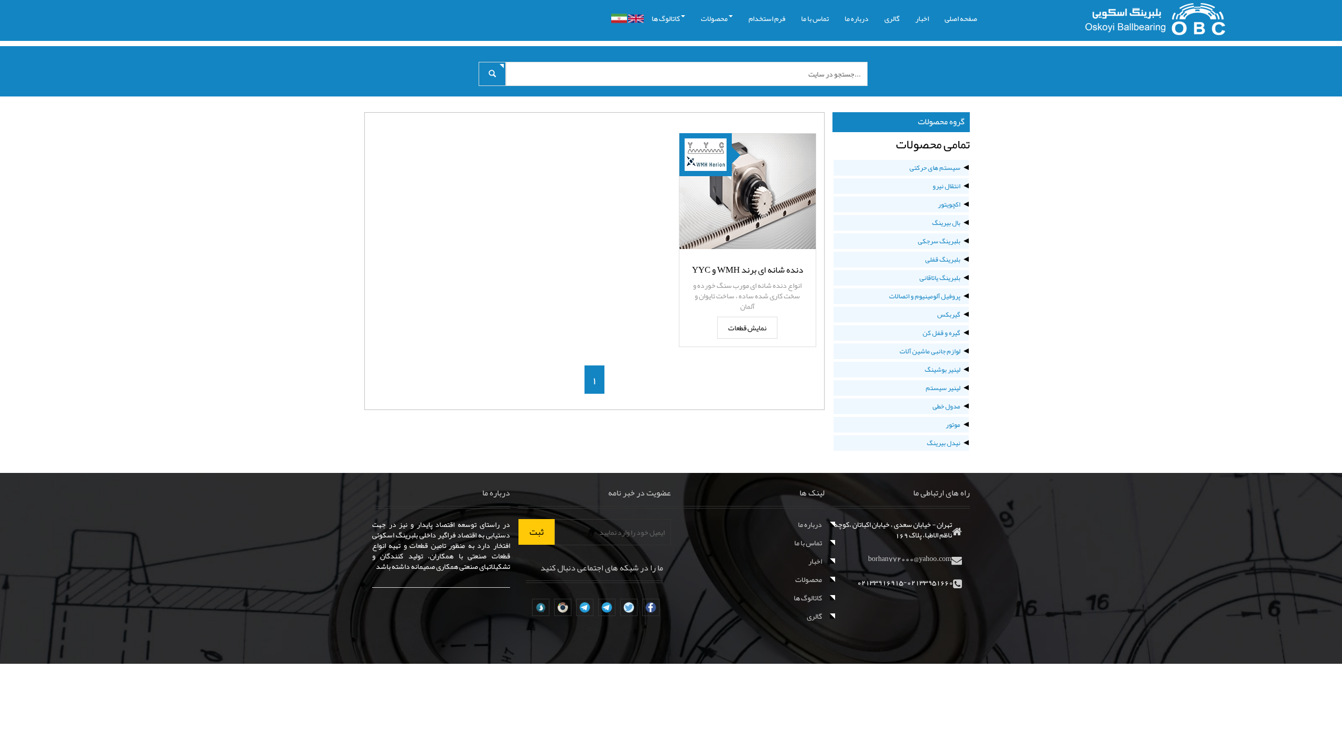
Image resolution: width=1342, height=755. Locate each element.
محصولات (714, 18)
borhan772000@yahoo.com (909, 558)
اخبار (922, 18)
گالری (892, 18)
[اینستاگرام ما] (562, 607)
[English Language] (636, 19)
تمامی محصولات (933, 144)
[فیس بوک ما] (650, 607)
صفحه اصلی (961, 18)
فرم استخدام (767, 18)
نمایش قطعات (747, 327)
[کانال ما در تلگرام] (606, 607)
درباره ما (857, 18)
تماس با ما (815, 18)
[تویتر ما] (628, 607)
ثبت (536, 532)
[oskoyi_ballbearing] (540, 607)
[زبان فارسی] (619, 18)
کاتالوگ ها (666, 18)
